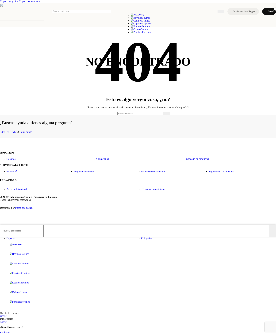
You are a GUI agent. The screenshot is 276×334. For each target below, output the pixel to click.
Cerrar (3, 316)
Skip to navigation (9, 1)
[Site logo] (22, 19)
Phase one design (24, 207)
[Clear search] (215, 11)
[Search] (221, 11)
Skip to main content (29, 1)
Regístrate (5, 332)
